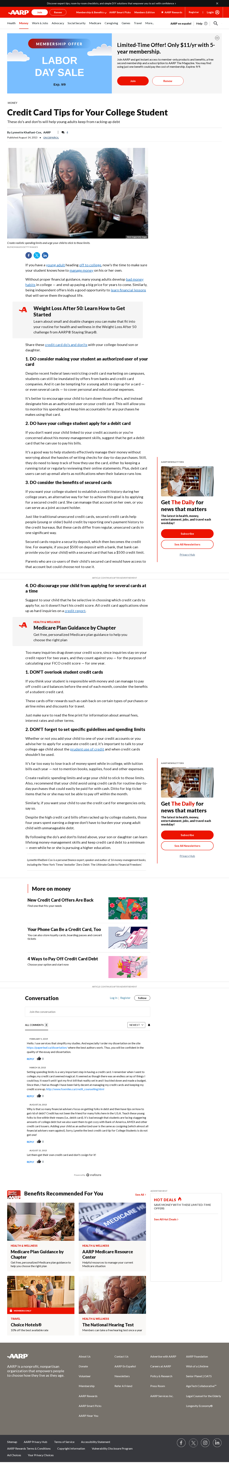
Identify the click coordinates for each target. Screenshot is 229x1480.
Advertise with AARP (163, 1356)
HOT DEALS (165, 1200)
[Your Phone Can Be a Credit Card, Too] (127, 938)
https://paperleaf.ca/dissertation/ (47, 1047)
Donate (83, 1366)
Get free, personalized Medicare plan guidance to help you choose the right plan (80, 637)
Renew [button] (58, 12)
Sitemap (12, 1441)
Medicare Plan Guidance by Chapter (74, 628)
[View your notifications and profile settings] (148, 1025)
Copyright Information (71, 1448)
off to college (90, 265)
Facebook (29, 256)
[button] (215, 23)
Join (133, 81)
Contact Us (121, 1356)
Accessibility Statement (95, 1441)
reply (30, 1058)
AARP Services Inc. (161, 1396)
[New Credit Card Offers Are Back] (127, 908)
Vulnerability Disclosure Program (112, 1448)
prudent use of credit (87, 749)
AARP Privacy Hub (35, 1441)
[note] (77, 245)
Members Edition (144, 12)
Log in (113, 997)
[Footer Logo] (35, 1356)
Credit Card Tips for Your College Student (87, 112)
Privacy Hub (187, 554)
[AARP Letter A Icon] (23, 628)
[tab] (36, 1025)
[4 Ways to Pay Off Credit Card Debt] (127, 967)
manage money (81, 270)
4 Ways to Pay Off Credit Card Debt (63, 958)
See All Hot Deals (165, 1219)
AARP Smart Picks (120, 12)
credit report (75, 610)
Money (12, 102)
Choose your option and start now (48, 964)
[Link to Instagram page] (205, 1442)
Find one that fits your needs (45, 905)
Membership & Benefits (90, 12)
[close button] (217, 38)
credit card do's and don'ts (66, 344)
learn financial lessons (128, 290)
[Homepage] (19, 12)
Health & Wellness (46, 622)
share (129, 1058)
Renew (167, 81)
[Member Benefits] (15, 1194)
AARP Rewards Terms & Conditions (29, 1448)
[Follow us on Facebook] (181, 1442)
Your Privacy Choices (41, 1455)
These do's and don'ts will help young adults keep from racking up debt (63, 121)
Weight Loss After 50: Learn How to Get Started (79, 311)
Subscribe (187, 533)
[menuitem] (11, 25)
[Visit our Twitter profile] (193, 1442)
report (141, 1058)
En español (51, 137)
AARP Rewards (88, 1396)
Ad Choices (14, 1455)
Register (194, 12)
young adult (55, 265)
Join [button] (39, 12)
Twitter (38, 256)
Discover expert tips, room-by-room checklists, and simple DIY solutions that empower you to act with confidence (110, 3)
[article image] (202, 23)
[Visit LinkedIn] (217, 1442)
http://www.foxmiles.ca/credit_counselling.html (75, 1089)
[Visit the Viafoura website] (93, 1174)
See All (139, 1194)
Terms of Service (64, 1441)
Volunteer (85, 1376)
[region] (87, 1088)
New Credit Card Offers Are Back (61, 900)
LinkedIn (46, 256)
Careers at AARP (160, 1366)
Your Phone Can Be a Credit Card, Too (64, 929)
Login (210, 12)
